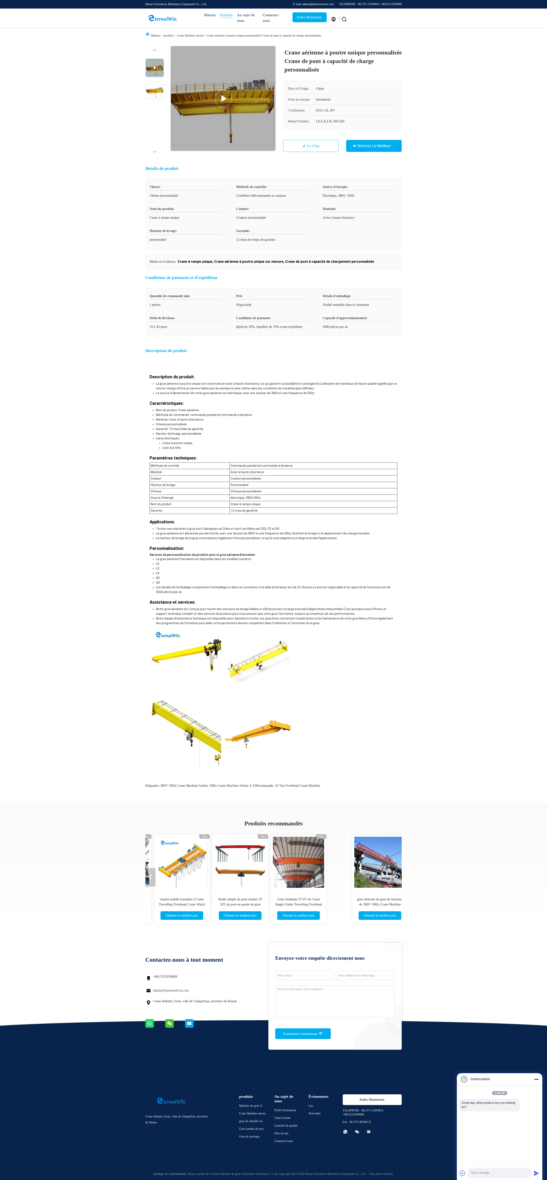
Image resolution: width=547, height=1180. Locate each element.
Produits (226, 15)
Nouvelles (315, 1113)
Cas (311, 1105)
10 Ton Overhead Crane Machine (297, 785)
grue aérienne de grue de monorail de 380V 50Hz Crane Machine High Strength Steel (186, 904)
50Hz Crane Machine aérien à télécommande (241, 785)
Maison (210, 15)
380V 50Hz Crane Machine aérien (184, 785)
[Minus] (536, 1079)
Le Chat (313, 146)
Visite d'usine (282, 1118)
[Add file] (462, 1173)
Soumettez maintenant (301, 1034)
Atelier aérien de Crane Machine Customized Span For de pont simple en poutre (361, 904)
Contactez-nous (271, 18)
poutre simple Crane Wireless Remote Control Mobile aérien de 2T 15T (302, 904)
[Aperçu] (162, 18)
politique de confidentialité (169, 1174)
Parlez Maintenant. (309, 17)
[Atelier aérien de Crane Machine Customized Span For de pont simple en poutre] (361, 862)
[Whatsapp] (155, 1026)
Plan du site (281, 1133)
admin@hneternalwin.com (171, 990)
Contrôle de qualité (285, 1125)
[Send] (536, 1173)
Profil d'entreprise (285, 1110)
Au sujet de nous (246, 18)
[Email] (194, 1026)
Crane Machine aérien (190, 35)
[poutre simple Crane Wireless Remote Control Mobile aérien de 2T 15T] (302, 862)
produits (168, 35)
